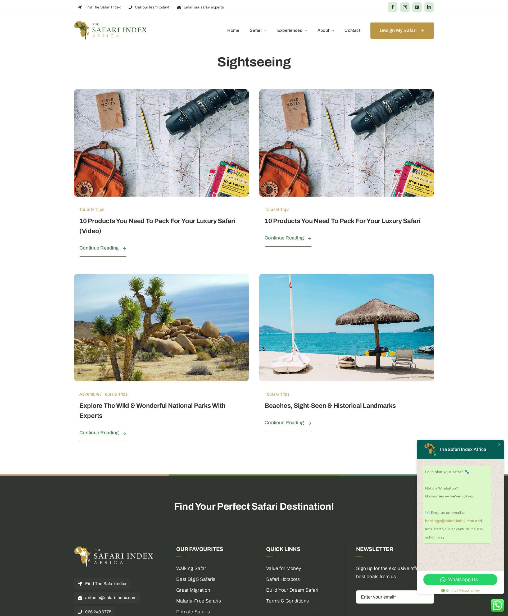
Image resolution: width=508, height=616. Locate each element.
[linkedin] (429, 7)
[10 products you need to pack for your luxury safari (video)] (161, 93)
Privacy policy (469, 590)
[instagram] (405, 7)
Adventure (89, 394)
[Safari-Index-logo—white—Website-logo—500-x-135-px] (113, 548)
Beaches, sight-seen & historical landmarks (330, 405)
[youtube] (417, 7)
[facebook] (392, 7)
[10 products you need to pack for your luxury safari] (346, 93)
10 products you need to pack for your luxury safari (342, 221)
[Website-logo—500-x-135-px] (110, 23)
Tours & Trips (91, 209)
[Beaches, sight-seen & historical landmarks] (346, 277)
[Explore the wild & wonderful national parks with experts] (161, 277)
